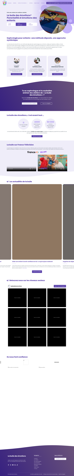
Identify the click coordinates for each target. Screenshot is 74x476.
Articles (31, 3)
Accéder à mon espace (60, 458)
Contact (43, 3)
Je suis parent (9, 24)
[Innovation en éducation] (21, 404)
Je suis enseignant (31, 24)
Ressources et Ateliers (16, 74)
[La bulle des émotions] (5, 3)
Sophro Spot (36, 3)
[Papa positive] (52, 404)
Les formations (37, 462)
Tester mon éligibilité (46, 103)
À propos (9, 3)
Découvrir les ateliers (37, 136)
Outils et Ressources (37, 74)
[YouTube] (12, 465)
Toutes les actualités (37, 271)
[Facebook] (8, 465)
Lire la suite (25, 268)
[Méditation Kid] (37, 362)
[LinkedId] (15, 465)
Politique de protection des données (50, 474)
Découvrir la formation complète (29, 103)
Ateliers (14, 3)
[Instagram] (10, 465)
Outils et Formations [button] (22, 3)
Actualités (36, 465)
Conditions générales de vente (36, 474)
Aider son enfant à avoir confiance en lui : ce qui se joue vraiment (32, 261)
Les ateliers (36, 459)
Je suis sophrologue (19, 24)
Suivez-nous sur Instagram (60, 286)
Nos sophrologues (37, 461)
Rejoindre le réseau (37, 464)
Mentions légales (62, 474)
